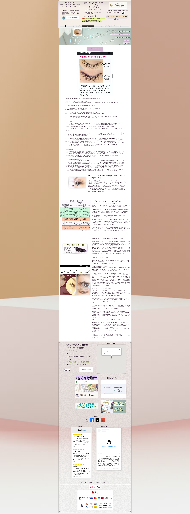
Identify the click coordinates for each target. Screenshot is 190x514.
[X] (97, 420)
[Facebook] (92, 420)
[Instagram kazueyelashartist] (87, 420)
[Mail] (63, 18)
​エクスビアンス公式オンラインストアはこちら (92, 482)
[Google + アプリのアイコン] (103, 420)
